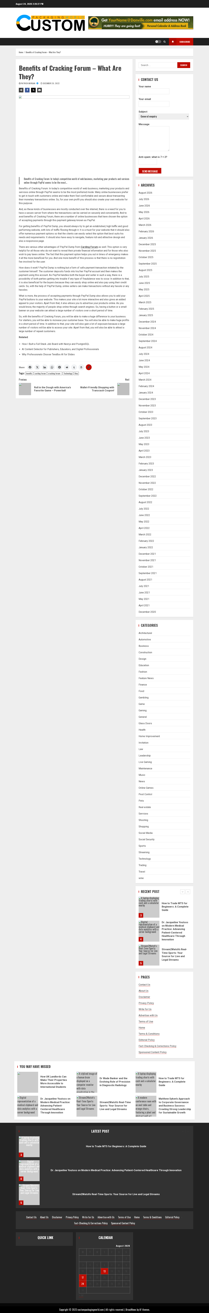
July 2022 (144, 508)
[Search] (165, 42)
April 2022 (144, 528)
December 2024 (147, 321)
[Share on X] (37, 367)
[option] (164, 909)
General (143, 716)
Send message (150, 171)
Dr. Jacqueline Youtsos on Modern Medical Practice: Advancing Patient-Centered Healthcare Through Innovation (149, 907)
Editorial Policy (147, 1039)
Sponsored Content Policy (153, 1052)
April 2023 (144, 450)
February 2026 (146, 231)
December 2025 (147, 244)
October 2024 (146, 334)
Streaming (144, 852)
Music (142, 774)
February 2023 (146, 463)
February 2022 (146, 541)
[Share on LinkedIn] (45, 367)
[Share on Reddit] (67, 367)
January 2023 (146, 470)
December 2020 (147, 611)
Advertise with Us (148, 1015)
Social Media (146, 833)
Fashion (143, 671)
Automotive (145, 639)
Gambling (144, 697)
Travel (142, 871)
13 (104, 1271)
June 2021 (144, 592)
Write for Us (145, 1009)
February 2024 (146, 386)
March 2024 (145, 379)
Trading (142, 865)
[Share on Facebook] (30, 367)
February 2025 (146, 308)
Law (141, 749)
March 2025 (145, 302)
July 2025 (144, 276)
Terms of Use (146, 1021)
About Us (143, 990)
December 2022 (147, 476)
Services (143, 813)
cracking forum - (54, 373)
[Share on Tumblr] (74, 367)
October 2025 (146, 257)
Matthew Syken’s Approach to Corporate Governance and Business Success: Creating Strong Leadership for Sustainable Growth (146, 1106)
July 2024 (144, 354)
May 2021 (144, 599)
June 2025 (144, 283)
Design (142, 658)
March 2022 (145, 534)
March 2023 (145, 457)
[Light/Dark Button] (158, 41)
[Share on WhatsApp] (52, 367)
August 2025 (145, 270)
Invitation (143, 742)
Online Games (146, 787)
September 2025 (148, 263)
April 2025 (144, 295)
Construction (145, 652)
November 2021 (147, 560)
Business (144, 646)
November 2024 (147, 328)
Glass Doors (145, 723)
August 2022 (145, 502)
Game (142, 704)
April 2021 (144, 605)
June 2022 (144, 515)
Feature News (146, 678)
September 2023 (148, 418)
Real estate (145, 807)
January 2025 (146, 315)
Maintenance (145, 768)
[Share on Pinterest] (59, 367)
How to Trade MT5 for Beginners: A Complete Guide (146, 1082)
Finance (143, 684)
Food (141, 691)
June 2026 (144, 205)
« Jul (81, 1295)
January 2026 (146, 237)
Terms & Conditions (149, 1033)
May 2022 (144, 521)
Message (144, 124)
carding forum (40, 373)
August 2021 (145, 579)
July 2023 (144, 431)
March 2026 (145, 225)
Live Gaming (145, 762)
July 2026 (144, 199)
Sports (142, 845)
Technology (68, 373)
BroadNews (131, 1309)
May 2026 (144, 212)
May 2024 (144, 366)
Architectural (145, 633)
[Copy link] (89, 367)
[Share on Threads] (81, 367)
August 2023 (145, 424)
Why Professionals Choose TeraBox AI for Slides (48, 354)
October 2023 (146, 412)
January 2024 (146, 392)
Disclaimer (144, 996)
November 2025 (147, 250)
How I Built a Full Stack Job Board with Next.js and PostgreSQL (55, 344)
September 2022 (148, 495)
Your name (145, 86)
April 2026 (144, 218)
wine (141, 878)
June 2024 (144, 360)
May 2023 (144, 444)
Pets (141, 800)
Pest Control (145, 794)
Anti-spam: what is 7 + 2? (153, 157)
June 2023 (144, 437)
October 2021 (146, 566)
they (76, 373)
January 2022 (146, 547)
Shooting (143, 820)
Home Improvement (149, 736)
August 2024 (145, 347)
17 (83, 1277)
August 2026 (145, 192)
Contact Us (144, 984)
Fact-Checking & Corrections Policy (157, 1046)
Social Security (147, 839)
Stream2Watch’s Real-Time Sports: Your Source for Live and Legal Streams (149, 931)
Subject (143, 111)
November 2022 (147, 482)
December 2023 (147, 399)
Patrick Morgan (28, 83)
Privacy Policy (146, 1003)
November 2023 (147, 405)
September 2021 (148, 573)
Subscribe (184, 41)
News (142, 781)
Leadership (145, 755)
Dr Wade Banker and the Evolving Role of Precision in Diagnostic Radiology (87, 1082)
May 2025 (144, 289)
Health (142, 729)
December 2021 (147, 553)
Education (144, 665)
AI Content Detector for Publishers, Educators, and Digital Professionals (60, 349)
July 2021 (144, 586)
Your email (145, 99)
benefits (29, 373)
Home (142, 1027)
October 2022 (146, 489)
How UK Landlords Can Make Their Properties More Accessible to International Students (149, 955)
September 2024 (148, 341)
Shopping (144, 826)
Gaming (143, 710)
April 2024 (144, 373)
